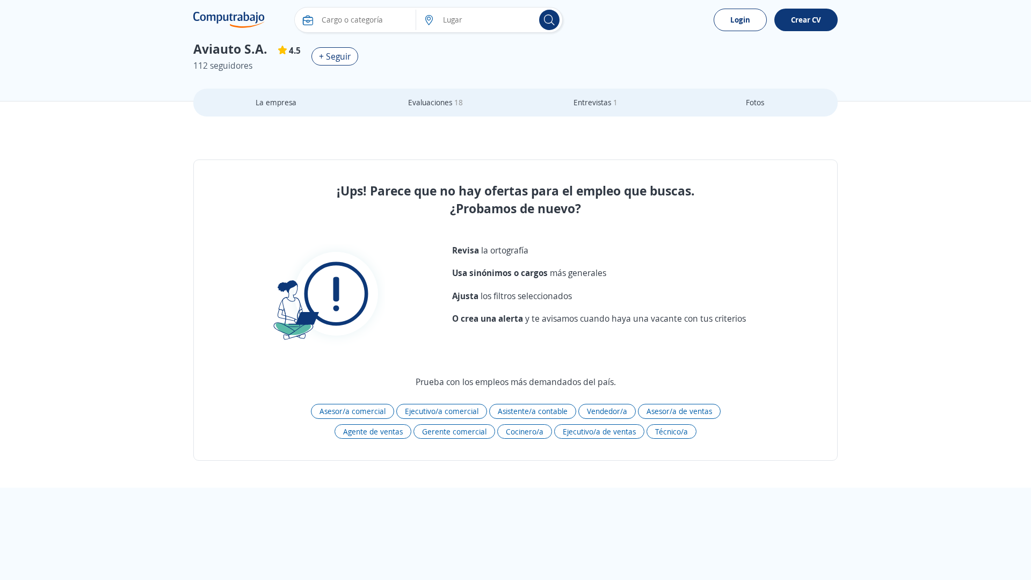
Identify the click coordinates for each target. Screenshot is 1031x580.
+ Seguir (335, 56)
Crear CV (806, 20)
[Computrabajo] (229, 20)
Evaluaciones (435, 102)
